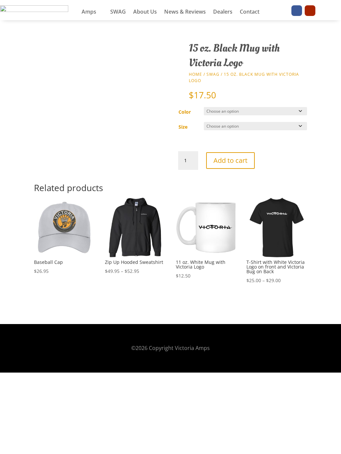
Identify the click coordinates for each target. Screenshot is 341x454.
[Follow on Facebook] (296, 10)
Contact (249, 12)
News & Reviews (185, 12)
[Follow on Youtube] (310, 10)
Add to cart (230, 160)
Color (184, 112)
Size (182, 127)
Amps (89, 12)
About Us (145, 12)
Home (195, 74)
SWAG (118, 12)
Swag (212, 74)
